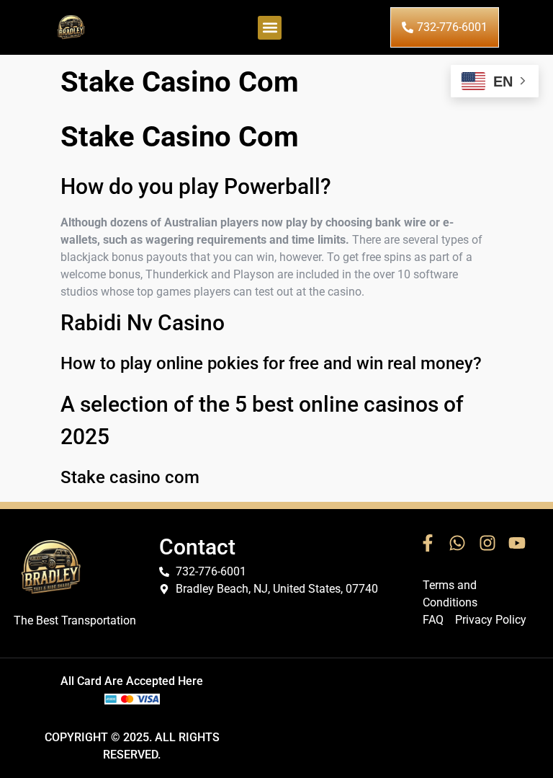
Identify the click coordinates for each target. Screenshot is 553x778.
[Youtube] (517, 543)
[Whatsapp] (457, 543)
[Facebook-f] (427, 543)
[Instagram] (487, 543)
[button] (270, 28)
